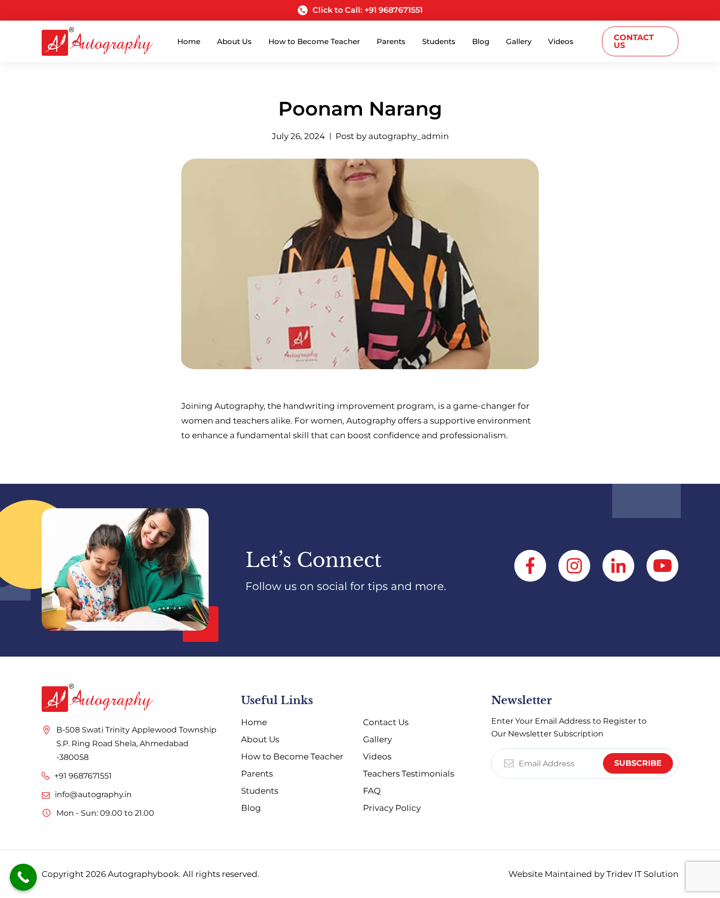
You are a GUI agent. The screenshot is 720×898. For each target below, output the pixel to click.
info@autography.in (93, 794)
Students (259, 791)
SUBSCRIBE (638, 763)
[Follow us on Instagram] (574, 566)
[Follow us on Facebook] (530, 566)
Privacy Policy (392, 808)
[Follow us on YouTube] (662, 566)
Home (254, 722)
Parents (257, 774)
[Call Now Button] (23, 877)
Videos (377, 756)
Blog (251, 808)
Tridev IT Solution (642, 874)
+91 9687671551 (83, 775)
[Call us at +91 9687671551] (45, 773)
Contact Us (634, 41)
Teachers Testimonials (408, 774)
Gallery (377, 739)
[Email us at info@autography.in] (46, 791)
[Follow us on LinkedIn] (618, 566)
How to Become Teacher (292, 756)
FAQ (372, 791)
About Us (260, 739)
